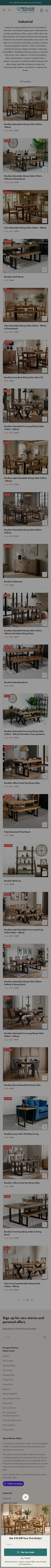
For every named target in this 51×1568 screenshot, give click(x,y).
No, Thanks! (25, 1558)
